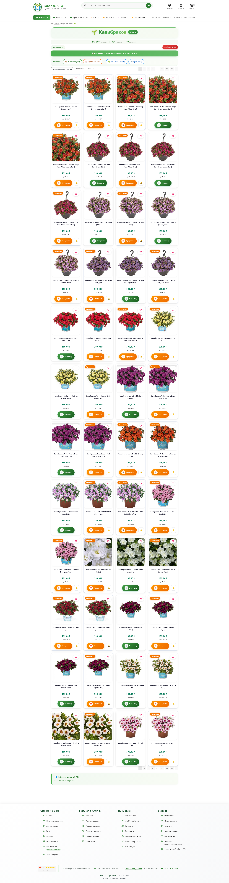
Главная (57, 24)
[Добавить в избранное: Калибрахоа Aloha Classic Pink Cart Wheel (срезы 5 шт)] (173, 136)
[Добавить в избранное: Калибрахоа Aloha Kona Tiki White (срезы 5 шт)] (76, 715)
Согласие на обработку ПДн (175, 849)
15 (172, 69)
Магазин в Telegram (171, 868)
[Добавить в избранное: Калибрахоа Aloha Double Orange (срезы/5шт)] (173, 426)
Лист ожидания (52, 855)
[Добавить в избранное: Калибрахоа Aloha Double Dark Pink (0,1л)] (141, 368)
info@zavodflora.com (133, 821)
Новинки (49, 836)
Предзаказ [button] (66, 125)
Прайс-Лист (90, 841)
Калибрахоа (58, 47)
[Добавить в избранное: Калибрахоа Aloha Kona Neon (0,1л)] (141, 599)
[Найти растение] (148, 5)
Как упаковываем (92, 821)
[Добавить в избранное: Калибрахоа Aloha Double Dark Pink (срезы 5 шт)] (76, 426)
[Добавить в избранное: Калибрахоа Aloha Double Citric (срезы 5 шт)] (76, 368)
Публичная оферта (93, 836)
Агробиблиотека (52, 841)
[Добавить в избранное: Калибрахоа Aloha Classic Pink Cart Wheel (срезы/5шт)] (76, 194)
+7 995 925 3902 (130, 815)
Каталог (49, 815)
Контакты (129, 826)
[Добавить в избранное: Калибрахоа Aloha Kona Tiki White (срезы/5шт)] (108, 715)
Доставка (89, 815)
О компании (169, 815)
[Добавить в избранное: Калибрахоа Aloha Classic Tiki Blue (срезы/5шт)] (173, 194)
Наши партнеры (170, 821)
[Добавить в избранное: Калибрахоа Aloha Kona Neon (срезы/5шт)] (108, 657)
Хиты (48, 831)
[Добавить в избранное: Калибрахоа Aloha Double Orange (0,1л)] (141, 426)
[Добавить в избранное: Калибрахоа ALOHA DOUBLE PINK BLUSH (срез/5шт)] (141, 483)
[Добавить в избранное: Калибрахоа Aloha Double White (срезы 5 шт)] (141, 541)
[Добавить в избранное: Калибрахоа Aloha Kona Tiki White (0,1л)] (141, 657)
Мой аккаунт (130, 847)
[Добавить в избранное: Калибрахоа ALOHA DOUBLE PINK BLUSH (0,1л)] (108, 483)
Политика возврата (93, 831)
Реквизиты (129, 831)
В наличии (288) (72, 62)
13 (162, 69)
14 (167, 69)
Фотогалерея (169, 836)
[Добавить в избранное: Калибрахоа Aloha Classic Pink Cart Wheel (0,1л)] (108, 136)
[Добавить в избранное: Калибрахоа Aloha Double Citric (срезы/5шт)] (108, 368)
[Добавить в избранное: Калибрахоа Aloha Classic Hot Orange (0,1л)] (76, 78)
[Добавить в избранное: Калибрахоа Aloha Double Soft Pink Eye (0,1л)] (173, 483)
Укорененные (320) (116, 62)
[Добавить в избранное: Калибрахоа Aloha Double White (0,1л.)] (108, 541)
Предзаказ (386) (92, 62)
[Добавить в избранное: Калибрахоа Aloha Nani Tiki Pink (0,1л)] (141, 715)
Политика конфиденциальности (173, 842)
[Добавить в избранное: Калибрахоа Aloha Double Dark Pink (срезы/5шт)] (108, 426)
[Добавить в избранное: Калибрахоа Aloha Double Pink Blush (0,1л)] (76, 483)
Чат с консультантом (133, 836)
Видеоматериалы (171, 831)
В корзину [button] (165, 125)
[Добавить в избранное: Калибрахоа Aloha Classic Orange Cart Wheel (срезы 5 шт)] (173, 78)
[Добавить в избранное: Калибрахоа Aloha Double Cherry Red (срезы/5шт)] (141, 310)
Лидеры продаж (52, 826)
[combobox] (117, 5)
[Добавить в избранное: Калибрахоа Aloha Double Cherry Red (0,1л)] (76, 310)
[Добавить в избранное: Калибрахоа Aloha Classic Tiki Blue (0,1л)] (108, 194)
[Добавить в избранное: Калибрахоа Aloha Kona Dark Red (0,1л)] (76, 599)
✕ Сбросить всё (170, 47)
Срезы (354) (136, 62)
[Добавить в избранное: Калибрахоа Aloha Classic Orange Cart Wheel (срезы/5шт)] (76, 136)
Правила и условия (93, 826)
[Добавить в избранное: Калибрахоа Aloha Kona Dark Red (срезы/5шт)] (108, 599)
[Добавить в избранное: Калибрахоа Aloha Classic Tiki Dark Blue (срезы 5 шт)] (141, 252)
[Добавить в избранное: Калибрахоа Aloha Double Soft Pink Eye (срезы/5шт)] (76, 541)
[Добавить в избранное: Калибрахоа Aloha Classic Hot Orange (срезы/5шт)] (108, 78)
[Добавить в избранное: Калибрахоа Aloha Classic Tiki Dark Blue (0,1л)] (108, 252)
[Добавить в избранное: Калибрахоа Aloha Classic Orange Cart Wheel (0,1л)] (141, 78)
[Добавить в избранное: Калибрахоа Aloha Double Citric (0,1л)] (173, 310)
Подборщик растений (54, 821)
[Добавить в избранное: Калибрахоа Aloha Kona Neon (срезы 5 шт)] (76, 657)
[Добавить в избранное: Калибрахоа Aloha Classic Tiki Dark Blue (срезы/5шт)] (173, 252)
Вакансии (168, 826)
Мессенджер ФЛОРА (133, 841)
